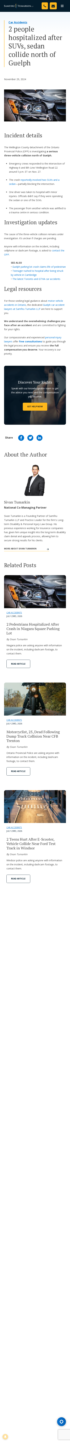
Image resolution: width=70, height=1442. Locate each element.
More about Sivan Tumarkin (20, 548)
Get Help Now (35, 406)
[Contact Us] (53, 5)
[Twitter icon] (30, 438)
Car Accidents (17, 22)
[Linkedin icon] (39, 438)
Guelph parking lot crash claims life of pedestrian (39, 266)
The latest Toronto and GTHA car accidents (36, 279)
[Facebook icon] (21, 438)
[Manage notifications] (5, 1436)
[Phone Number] (45, 5)
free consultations (30, 341)
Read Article (18, 663)
